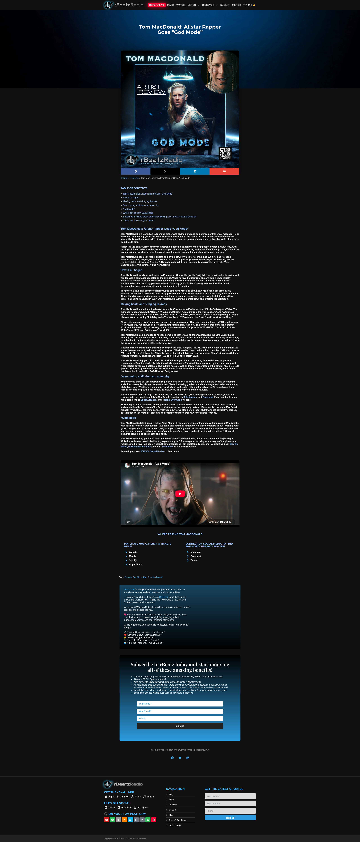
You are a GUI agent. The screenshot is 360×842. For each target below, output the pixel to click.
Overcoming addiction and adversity (141, 205)
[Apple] (118, 819)
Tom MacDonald (155, 577)
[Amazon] (142, 819)
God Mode (137, 577)
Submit (225, 5)
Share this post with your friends (139, 220)
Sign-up (180, 726)
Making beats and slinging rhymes (140, 201)
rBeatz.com (129, 589)
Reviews (134, 178)
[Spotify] (112, 819)
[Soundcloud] (124, 819)
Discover (208, 5)
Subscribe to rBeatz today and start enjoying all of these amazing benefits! (159, 216)
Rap (145, 577)
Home (124, 178)
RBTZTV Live (157, 5)
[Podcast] (136, 819)
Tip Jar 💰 (249, 5)
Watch (180, 5)
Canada (128, 577)
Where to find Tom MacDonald (138, 213)
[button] (135, 171)
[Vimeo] (130, 819)
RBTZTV (163, 597)
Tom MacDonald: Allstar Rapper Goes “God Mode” (148, 194)
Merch (236, 5)
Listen (192, 5)
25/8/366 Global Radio (152, 451)
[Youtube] (106, 819)
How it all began (131, 197)
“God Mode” (129, 209)
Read (170, 5)
